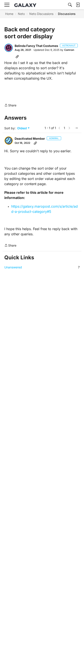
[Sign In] (78, 5)
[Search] (70, 5)
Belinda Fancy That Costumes (36, 46)
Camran (69, 49)
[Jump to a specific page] (76, 128)
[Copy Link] (17, 56)
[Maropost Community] (26, 4)
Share (10, 105)
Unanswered (42, 267)
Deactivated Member (30, 138)
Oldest (22, 128)
